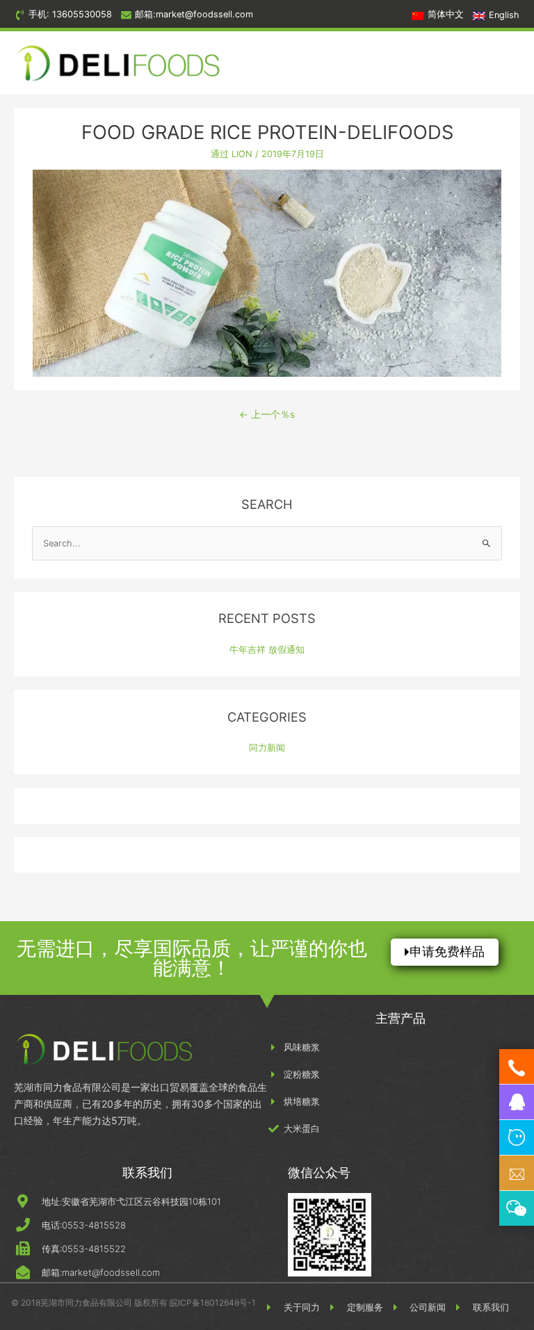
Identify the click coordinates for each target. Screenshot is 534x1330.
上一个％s (267, 414)
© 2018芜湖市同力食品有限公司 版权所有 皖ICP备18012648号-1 (133, 1302)
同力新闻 (267, 748)
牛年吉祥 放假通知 (267, 649)
